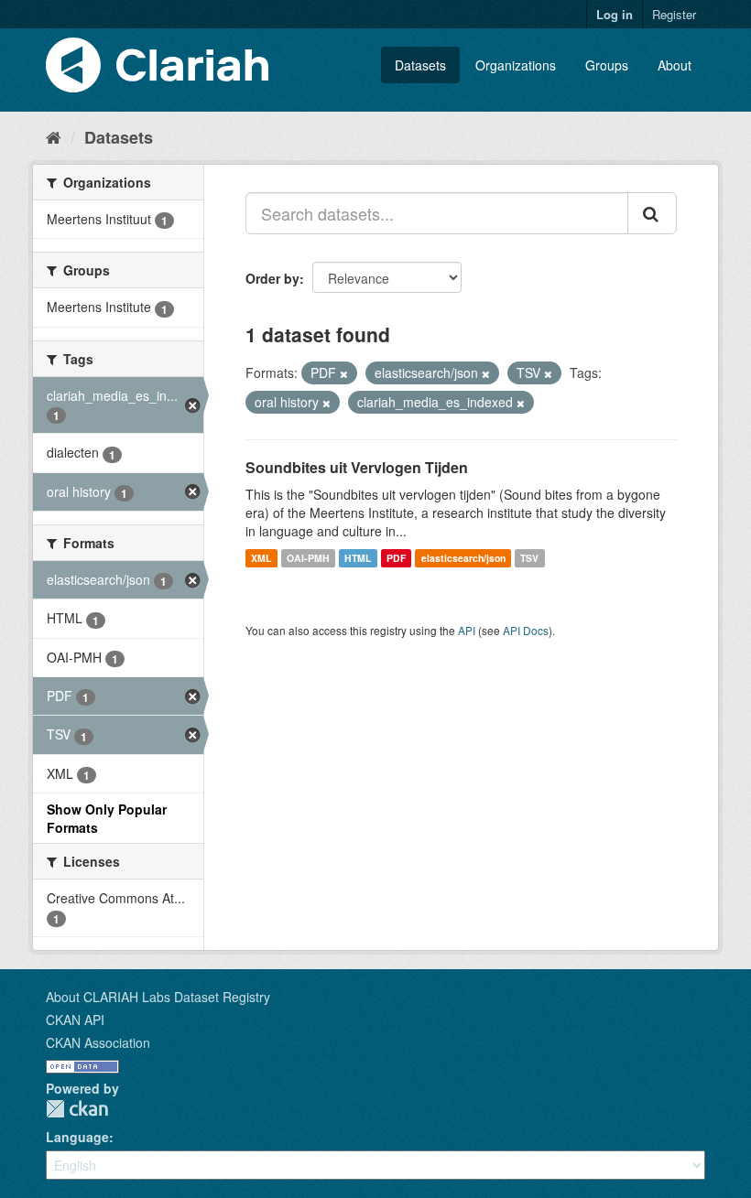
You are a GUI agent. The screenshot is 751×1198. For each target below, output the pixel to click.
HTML (357, 558)
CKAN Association (98, 1042)
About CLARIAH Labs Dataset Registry (158, 997)
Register (674, 14)
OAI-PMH (308, 558)
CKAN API (75, 1019)
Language (77, 1137)
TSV (529, 558)
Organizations (515, 65)
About (674, 65)
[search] (652, 213)
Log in (614, 14)
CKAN (77, 1108)
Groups (606, 65)
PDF (396, 558)
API (466, 630)
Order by (272, 278)
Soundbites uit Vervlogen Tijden (356, 467)
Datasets (420, 65)
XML (261, 558)
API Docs (526, 630)
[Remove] (344, 373)
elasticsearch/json (463, 558)
